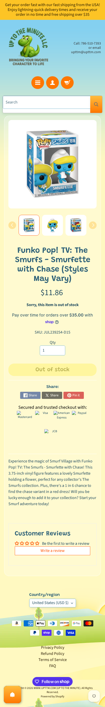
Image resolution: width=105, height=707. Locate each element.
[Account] (52, 82)
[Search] (96, 104)
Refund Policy (52, 653)
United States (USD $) (50, 603)
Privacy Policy (52, 647)
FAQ (52, 666)
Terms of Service (52, 660)
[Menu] (37, 82)
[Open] (12, 694)
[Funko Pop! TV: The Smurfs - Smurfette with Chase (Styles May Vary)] (29, 225)
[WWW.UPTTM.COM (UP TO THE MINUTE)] (28, 48)
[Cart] (67, 82)
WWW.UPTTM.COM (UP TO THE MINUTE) (57, 688)
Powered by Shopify (52, 696)
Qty (53, 342)
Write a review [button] (53, 550)
